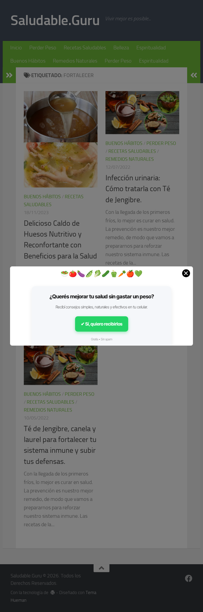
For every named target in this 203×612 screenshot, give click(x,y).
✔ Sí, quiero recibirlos (101, 324)
